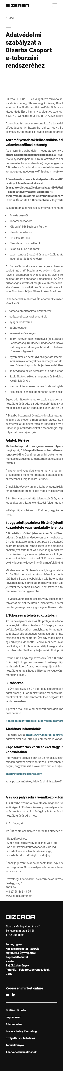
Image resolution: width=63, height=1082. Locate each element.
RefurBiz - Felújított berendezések (28, 969)
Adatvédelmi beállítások (21, 1052)
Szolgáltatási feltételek (20, 1038)
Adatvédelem (14, 1024)
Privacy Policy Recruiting (21, 1031)
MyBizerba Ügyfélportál (21, 953)
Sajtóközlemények (17, 965)
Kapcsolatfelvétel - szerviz (22, 948)
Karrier (10, 961)
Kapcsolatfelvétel (17, 957)
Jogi (11, 18)
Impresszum (13, 1017)
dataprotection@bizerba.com (24, 773)
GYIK (9, 974)
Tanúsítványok (15, 1045)
